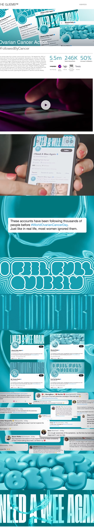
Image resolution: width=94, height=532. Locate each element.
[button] (91, 129)
